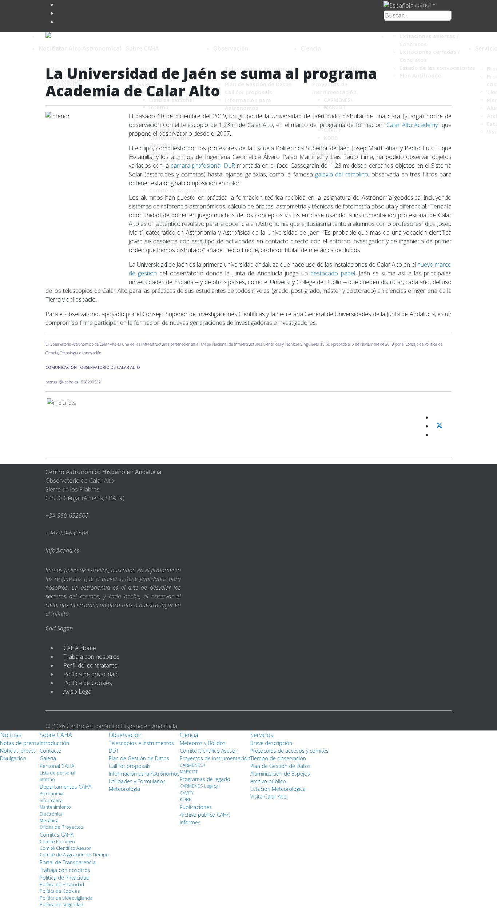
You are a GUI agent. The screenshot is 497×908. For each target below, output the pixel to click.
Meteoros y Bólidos (203, 743)
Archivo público (268, 781)
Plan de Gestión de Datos (139, 758)
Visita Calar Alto (268, 796)
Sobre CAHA (142, 48)
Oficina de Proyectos (61, 827)
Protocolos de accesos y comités (289, 750)
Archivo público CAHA (205, 814)
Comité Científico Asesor (65, 848)
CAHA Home (79, 648)
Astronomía (51, 793)
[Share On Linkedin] (435, 435)
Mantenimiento (55, 807)
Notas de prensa (20, 743)
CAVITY (187, 793)
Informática (51, 800)
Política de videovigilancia (66, 898)
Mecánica (49, 820)
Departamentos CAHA (65, 786)
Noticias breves (18, 750)
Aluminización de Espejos (280, 773)
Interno (47, 779)
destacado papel (332, 273)
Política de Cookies (87, 683)
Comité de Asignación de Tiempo (74, 855)
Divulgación (13, 758)
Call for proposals (130, 765)
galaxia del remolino (341, 174)
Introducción (54, 743)
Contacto (50, 750)
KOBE (185, 799)
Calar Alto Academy (412, 125)
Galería (48, 758)
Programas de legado (205, 779)
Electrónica (51, 814)
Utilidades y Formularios (137, 781)
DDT (114, 750)
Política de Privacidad (65, 877)
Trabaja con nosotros (91, 657)
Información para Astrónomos (144, 773)
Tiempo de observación (278, 758)
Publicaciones (196, 807)
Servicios (261, 735)
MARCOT (189, 772)
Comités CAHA (56, 834)
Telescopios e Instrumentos (141, 743)
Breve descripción (271, 743)
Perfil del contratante (90, 665)
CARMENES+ (193, 765)
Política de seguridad (61, 904)
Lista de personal (57, 773)
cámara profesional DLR (203, 166)
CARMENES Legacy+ (200, 786)
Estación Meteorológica (278, 788)
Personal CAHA (57, 765)
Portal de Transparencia (68, 862)
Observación (231, 48)
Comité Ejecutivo (57, 842)
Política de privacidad (90, 674)
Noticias (50, 48)
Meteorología (124, 788)
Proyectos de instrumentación (215, 758)
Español (420, 5)
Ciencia (311, 48)
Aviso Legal (77, 692)
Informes (190, 822)
